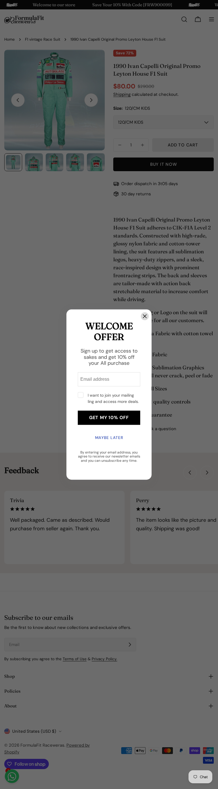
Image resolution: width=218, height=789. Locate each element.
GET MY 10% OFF (109, 418)
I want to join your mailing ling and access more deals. (113, 398)
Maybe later (109, 437)
